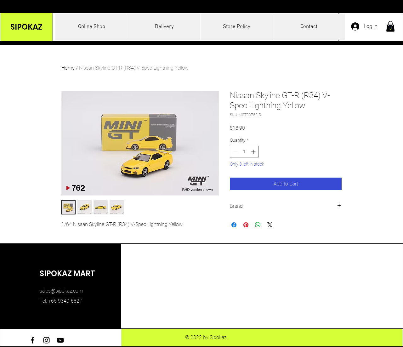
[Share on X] (270, 225)
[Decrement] (235, 151)
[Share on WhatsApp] (258, 225)
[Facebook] (32, 340)
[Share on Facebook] (234, 225)
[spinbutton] (244, 151)
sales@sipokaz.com (61, 291)
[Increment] (254, 151)
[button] (390, 26)
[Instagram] (46, 340)
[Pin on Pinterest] (246, 225)
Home (68, 68)
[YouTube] (60, 340)
